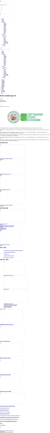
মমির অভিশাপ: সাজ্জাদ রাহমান (7, 307)
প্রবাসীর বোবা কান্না (6, 289)
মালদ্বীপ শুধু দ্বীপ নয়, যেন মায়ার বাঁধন (8, 257)
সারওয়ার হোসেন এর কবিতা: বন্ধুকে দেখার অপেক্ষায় (10, 305)
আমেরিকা (5, 25)
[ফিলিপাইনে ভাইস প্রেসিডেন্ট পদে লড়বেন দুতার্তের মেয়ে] (7, 225)
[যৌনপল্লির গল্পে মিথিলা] (3, 228)
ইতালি (4, 55)
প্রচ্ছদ (3, 18)
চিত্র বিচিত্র (3, 91)
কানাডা (5, 26)
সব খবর (3, 36)
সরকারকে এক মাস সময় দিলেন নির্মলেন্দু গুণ (9, 255)
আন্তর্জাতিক (3, 22)
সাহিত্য (5, 38)
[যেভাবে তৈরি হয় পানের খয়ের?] (12, 223)
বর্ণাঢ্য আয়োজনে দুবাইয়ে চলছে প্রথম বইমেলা (9, 252)
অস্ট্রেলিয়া (5, 23)
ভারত (4, 28)
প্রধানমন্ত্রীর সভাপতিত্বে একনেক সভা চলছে (5, 174)
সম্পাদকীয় (3, 44)
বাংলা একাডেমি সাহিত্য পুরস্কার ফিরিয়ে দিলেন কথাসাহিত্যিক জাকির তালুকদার (13, 250)
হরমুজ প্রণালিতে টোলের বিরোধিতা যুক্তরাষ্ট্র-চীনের (6, 158)
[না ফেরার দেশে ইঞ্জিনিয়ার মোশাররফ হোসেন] (12, 188)
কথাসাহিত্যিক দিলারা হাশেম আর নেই (8, 303)
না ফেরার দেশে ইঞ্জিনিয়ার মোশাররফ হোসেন (5, 189)
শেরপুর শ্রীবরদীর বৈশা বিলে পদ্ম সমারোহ (5, 244)
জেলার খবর (3, 34)
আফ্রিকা (5, 24)
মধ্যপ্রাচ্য (5, 31)
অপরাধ (5, 76)
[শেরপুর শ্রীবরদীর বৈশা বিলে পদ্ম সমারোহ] (10, 243)
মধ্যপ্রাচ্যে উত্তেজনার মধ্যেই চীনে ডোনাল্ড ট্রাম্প (6, 205)
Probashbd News (2, 100)
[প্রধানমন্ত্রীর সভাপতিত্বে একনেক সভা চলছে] (12, 173)
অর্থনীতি (3, 20)
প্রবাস (2, 21)
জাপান (4, 32)
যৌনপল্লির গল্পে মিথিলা (3, 229)
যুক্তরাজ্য (5, 29)
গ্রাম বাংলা (5, 35)
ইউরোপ (5, 27)
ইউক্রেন (5, 62)
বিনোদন (5, 40)
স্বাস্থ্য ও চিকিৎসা (6, 43)
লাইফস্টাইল (5, 41)
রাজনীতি (5, 69)
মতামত (5, 45)
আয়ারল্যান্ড (3, 85)
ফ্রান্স (4, 33)
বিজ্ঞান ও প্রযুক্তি (6, 42)
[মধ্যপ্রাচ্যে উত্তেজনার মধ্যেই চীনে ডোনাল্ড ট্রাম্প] (12, 204)
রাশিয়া (4, 30)
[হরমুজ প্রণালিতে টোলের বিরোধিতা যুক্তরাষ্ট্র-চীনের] (12, 157)
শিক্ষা (4, 37)
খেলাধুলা (5, 39)
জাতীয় (3, 19)
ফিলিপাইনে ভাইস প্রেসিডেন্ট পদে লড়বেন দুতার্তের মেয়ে (6, 226)
